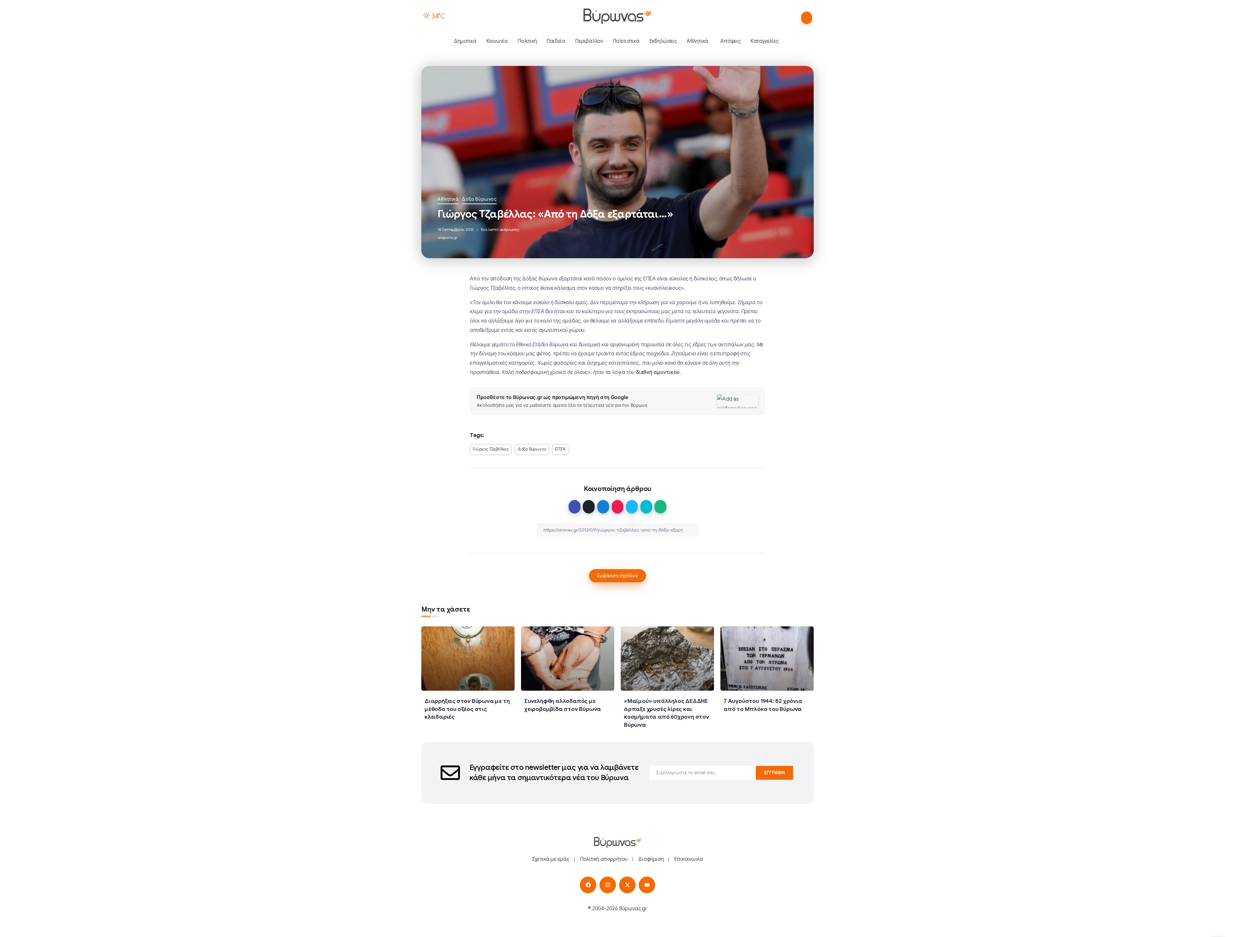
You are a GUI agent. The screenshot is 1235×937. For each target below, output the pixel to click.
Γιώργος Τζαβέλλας (491, 449)
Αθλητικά (448, 199)
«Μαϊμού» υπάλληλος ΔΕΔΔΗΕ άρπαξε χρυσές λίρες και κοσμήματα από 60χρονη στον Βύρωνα (666, 712)
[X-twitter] (627, 885)
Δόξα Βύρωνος (479, 199)
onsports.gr (447, 237)
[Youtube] (647, 885)
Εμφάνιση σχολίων (617, 575)
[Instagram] (607, 885)
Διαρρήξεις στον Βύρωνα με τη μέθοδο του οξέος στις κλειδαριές (467, 708)
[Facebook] (588, 885)
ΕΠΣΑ (560, 449)
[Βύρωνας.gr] (617, 16)
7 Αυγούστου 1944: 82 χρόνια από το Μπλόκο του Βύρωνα (763, 705)
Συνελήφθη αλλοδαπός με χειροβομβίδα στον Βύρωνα (562, 705)
